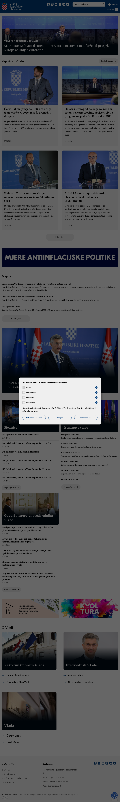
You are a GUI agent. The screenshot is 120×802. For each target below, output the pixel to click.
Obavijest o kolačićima (85, 408)
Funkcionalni (31, 392)
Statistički (30, 398)
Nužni (28, 387)
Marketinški (30, 403)
